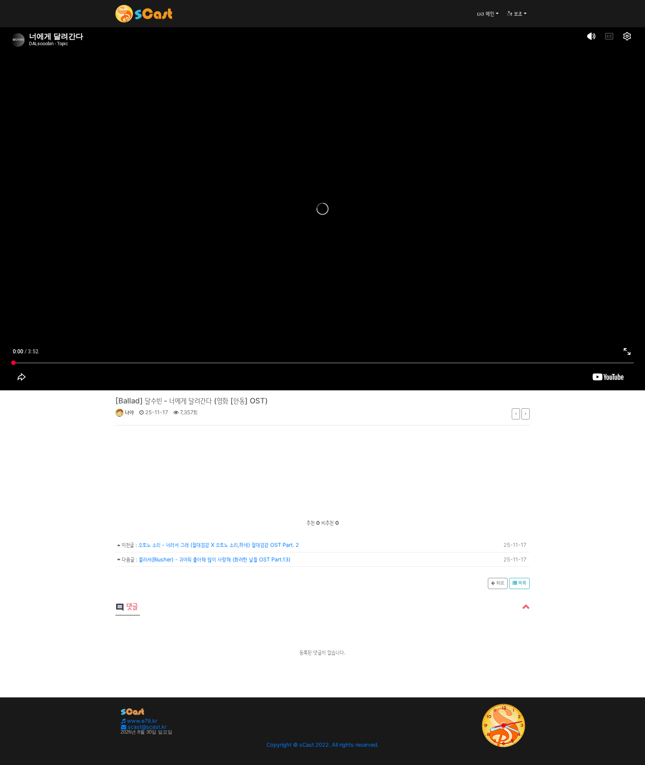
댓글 (126, 607)
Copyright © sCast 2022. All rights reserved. (323, 744)
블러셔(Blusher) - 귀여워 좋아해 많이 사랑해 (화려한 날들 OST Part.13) (214, 559)
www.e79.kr (141, 721)
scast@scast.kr (146, 727)
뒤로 (499, 583)
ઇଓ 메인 (485, 13)
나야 (129, 412)
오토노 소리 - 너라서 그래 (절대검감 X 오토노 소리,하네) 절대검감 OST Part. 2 (218, 545)
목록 (521, 583)
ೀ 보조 (514, 13)
